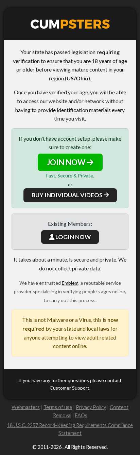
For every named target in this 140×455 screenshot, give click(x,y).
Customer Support (69, 388)
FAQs (81, 415)
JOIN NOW (67, 162)
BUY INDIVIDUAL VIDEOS (68, 195)
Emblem (70, 283)
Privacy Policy (91, 407)
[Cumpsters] (70, 24)
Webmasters (26, 407)
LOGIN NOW (72, 236)
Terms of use (57, 407)
